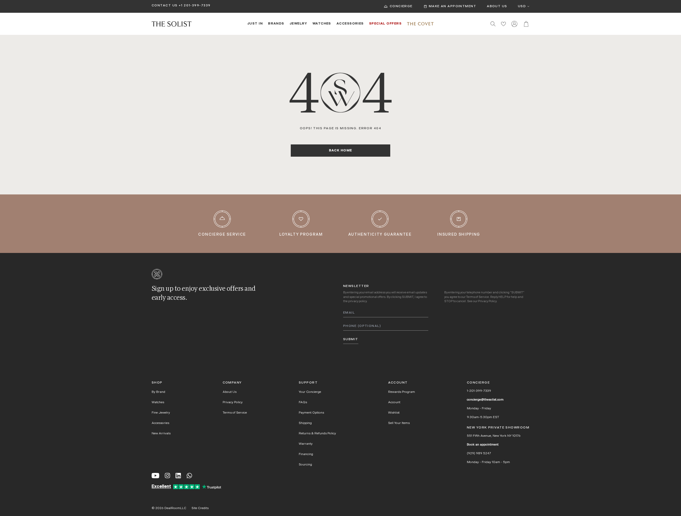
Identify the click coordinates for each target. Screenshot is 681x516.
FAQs (303, 402)
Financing (306, 454)
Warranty (306, 444)
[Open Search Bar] (493, 23)
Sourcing (305, 464)
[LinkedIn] (178, 475)
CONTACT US (164, 5)
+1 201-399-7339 (195, 5)
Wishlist (394, 412)
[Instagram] (167, 475)
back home (340, 150)
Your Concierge (310, 392)
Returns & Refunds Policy (317, 433)
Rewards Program (401, 392)
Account (394, 402)
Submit (350, 339)
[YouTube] (155, 475)
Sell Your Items (399, 423)
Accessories (350, 23)
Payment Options (311, 412)
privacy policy (357, 301)
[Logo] (172, 24)
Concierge (401, 6)
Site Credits (200, 508)
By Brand (158, 392)
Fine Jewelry (161, 412)
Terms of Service (477, 297)
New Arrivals (161, 433)
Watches (322, 23)
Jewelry (298, 23)
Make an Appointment (452, 6)
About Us (497, 6)
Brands (276, 23)
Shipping (305, 423)
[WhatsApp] (189, 475)
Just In (255, 23)
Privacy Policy (487, 301)
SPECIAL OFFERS (385, 23)
